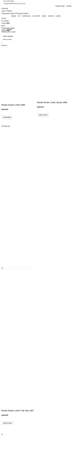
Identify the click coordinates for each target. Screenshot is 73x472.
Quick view (3, 235)
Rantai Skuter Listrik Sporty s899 (52, 216)
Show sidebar (8, 36)
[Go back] (3, 20)
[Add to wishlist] (3, 226)
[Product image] (18, 146)
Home (3, 29)
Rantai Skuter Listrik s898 (13, 218)
